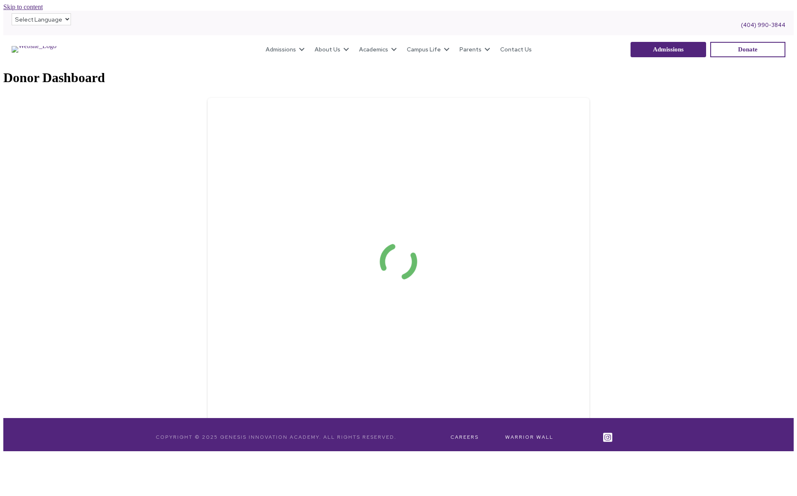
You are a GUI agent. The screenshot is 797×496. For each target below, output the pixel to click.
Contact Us (516, 49)
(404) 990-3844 (763, 25)
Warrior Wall (529, 437)
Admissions (281, 49)
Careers (464, 437)
